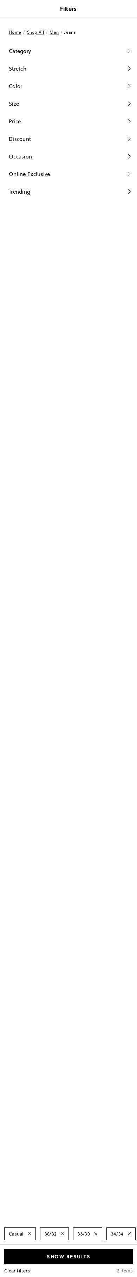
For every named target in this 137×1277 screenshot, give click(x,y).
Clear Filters (17, 1271)
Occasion (20, 156)
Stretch (17, 68)
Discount (20, 139)
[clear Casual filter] (29, 1234)
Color (15, 86)
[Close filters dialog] (129, 9)
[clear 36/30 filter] (96, 1234)
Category (20, 51)
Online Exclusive (29, 174)
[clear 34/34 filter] (129, 1234)
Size (14, 104)
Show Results (68, 1256)
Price (15, 121)
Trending (19, 191)
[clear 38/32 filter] (62, 1234)
